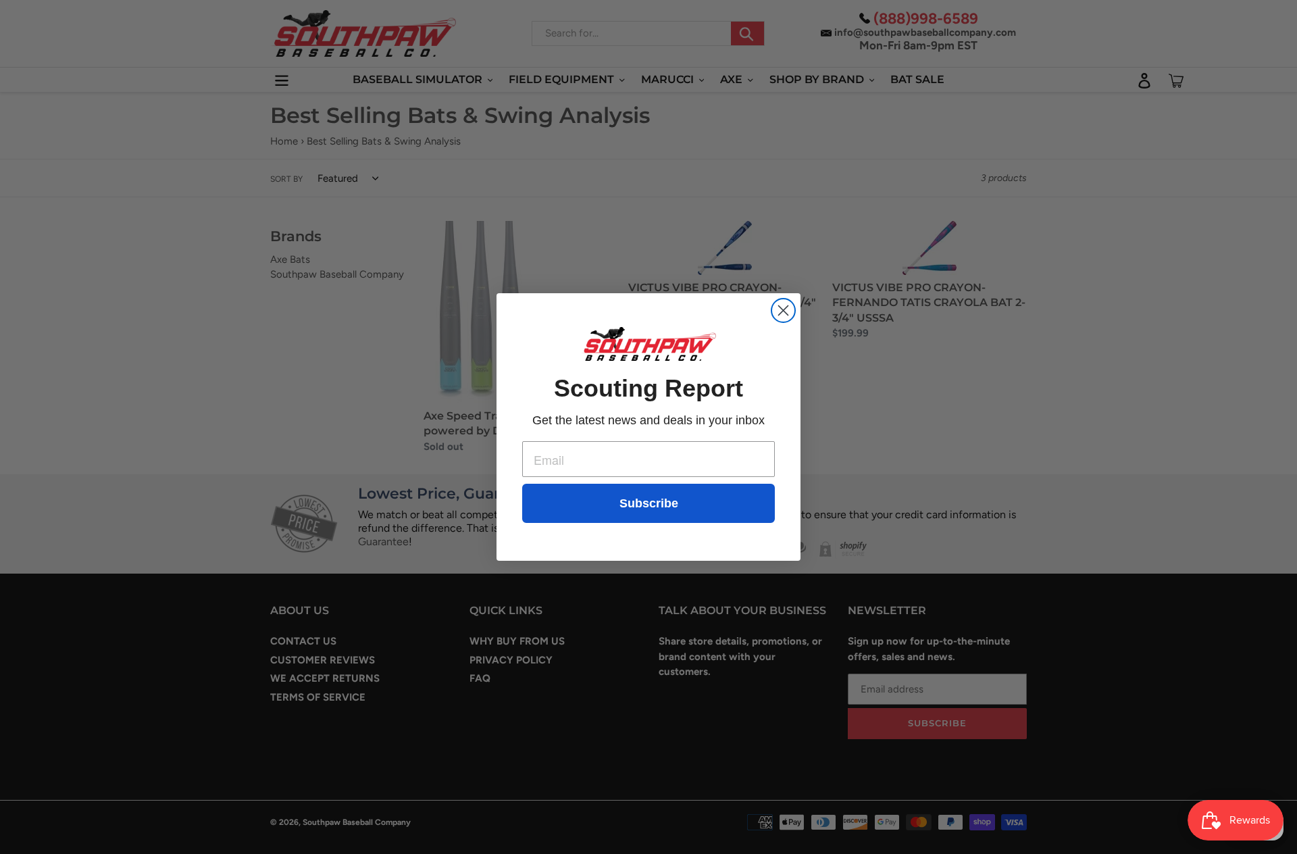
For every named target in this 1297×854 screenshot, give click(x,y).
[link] (648, 344)
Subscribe (648, 503)
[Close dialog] (783, 310)
